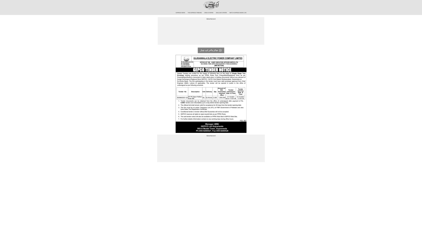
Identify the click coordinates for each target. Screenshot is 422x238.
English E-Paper (221, 12)
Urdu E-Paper (208, 12)
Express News (180, 12)
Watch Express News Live (237, 12)
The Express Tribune (195, 12)
